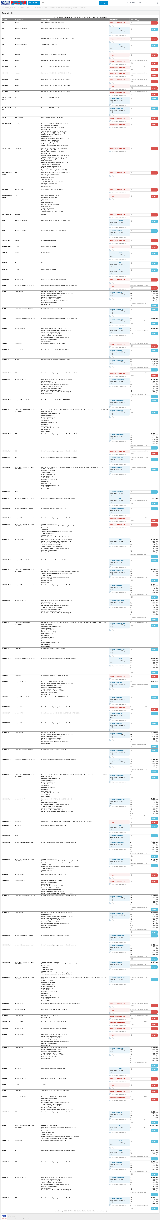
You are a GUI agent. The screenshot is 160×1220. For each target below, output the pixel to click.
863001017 (5, 328)
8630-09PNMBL (6, 246)
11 (75, 17)
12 (77, 17)
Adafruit (17, 22)
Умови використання (50, 1218)
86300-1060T (5, 279)
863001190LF (6, 1015)
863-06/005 (5, 85)
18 (87, 17)
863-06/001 (5, 60)
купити (154, 23)
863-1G (4, 117)
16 (84, 17)
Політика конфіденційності (38, 1218)
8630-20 (4, 262)
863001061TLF (6, 895)
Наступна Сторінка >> (99, 17)
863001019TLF (6, 560)
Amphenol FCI (19, 279)
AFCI (16, 491)
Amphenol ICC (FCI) (20, 291)
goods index (11, 1216)
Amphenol (18, 821)
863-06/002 (5, 67)
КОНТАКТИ (83, 8)
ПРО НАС (29, 8)
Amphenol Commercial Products (24, 308)
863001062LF (6, 1003)
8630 (3, 220)
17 (85, 17)
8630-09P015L (6, 240)
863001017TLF (6, 350)
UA (140, 3)
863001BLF (5, 1047)
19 (89, 17)
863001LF (5, 1078)
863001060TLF (6, 749)
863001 (4, 285)
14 (80, 17)
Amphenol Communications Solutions (25, 285)
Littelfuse (17, 214)
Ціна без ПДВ (131, 3)
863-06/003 (5, 73)
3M (16, 98)
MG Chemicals (19, 117)
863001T (4, 1084)
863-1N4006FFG (6, 124)
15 (82, 17)
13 (79, 17)
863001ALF (5, 1028)
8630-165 (4, 252)
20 (90, 17)
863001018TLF (6, 467)
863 (3, 22)
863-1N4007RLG (6, 148)
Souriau (17, 240)
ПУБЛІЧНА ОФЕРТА (41, 8)
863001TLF (5, 1112)
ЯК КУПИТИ (21, 8)
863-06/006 (5, 91)
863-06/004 (5, 79)
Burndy (17, 359)
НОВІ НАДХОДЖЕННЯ (8, 8)
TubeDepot (18, 124)
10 (74, 17)
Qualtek (17, 60)
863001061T (5, 880)
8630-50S (5, 269)
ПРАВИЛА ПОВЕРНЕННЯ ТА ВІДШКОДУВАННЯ (63, 8)
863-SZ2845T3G (6, 214)
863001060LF (6, 707)
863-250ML (5, 189)
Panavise (17, 38)
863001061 (5, 874)
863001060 (5, 675)
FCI (16, 262)
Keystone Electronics (21, 28)
